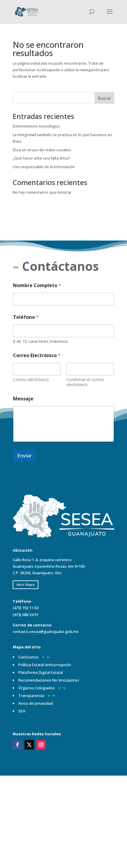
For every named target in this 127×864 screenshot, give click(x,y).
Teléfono (26, 317)
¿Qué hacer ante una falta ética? (41, 158)
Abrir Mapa (26, 584)
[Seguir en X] (29, 745)
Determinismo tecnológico (36, 126)
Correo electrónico (31, 379)
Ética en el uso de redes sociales (42, 149)
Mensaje (23, 399)
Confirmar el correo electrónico (85, 382)
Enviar (24, 455)
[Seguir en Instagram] (41, 745)
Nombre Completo (37, 285)
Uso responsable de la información (44, 166)
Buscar (104, 98)
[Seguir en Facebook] (17, 745)
